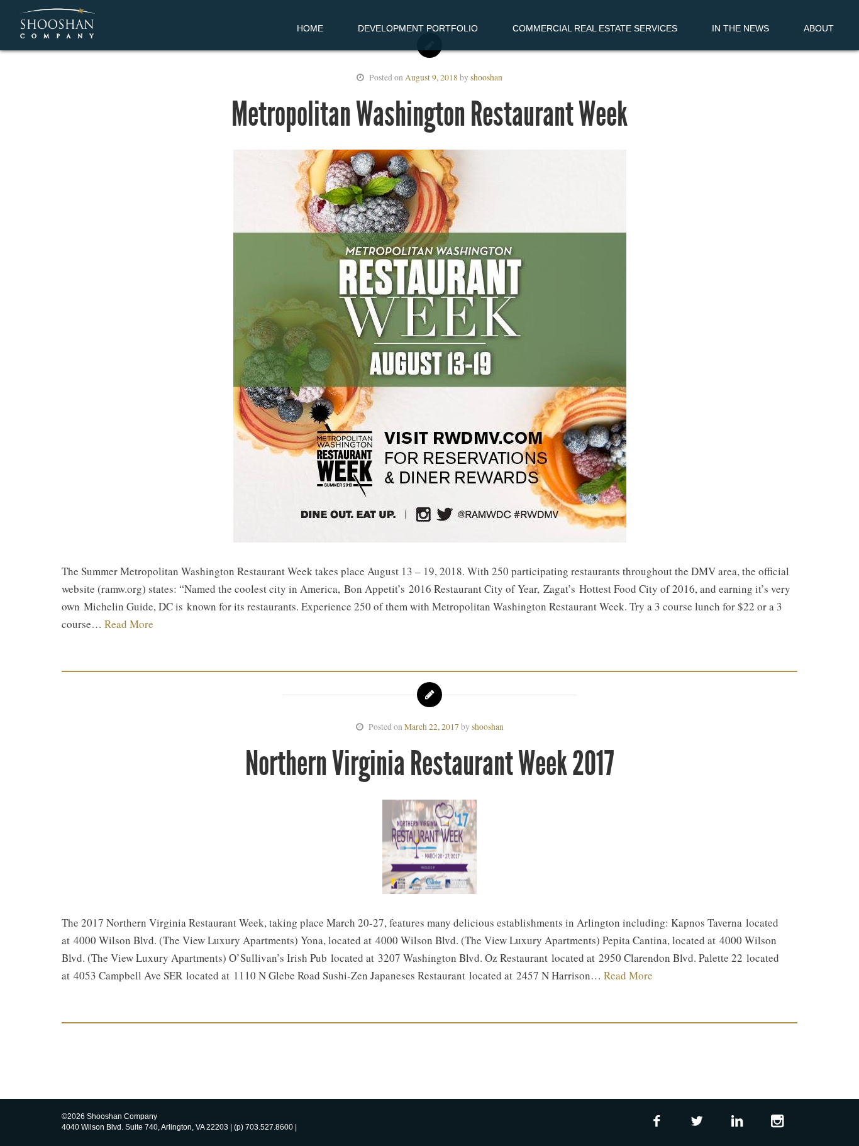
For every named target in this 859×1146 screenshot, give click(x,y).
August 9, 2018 (431, 77)
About (819, 28)
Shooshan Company (57, 23)
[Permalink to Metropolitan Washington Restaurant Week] (429, 349)
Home (310, 28)
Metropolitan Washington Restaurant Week (429, 114)
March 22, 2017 (431, 726)
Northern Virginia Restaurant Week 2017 (429, 763)
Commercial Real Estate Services (595, 28)
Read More (128, 624)
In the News (740, 28)
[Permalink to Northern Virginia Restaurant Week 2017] (429, 849)
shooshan (486, 77)
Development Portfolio (418, 28)
